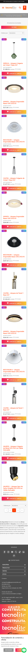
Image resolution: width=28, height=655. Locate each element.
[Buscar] (20, 8)
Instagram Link (8, 552)
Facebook (4, 552)
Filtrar (14, 27)
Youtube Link (12, 552)
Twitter (16, 552)
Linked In (23, 552)
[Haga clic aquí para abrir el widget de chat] (24, 650)
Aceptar (20, 650)
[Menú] (3, 8)
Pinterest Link (14, 556)
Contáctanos (14, 560)
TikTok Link (20, 552)
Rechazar (8, 650)
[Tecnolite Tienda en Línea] (11, 8)
